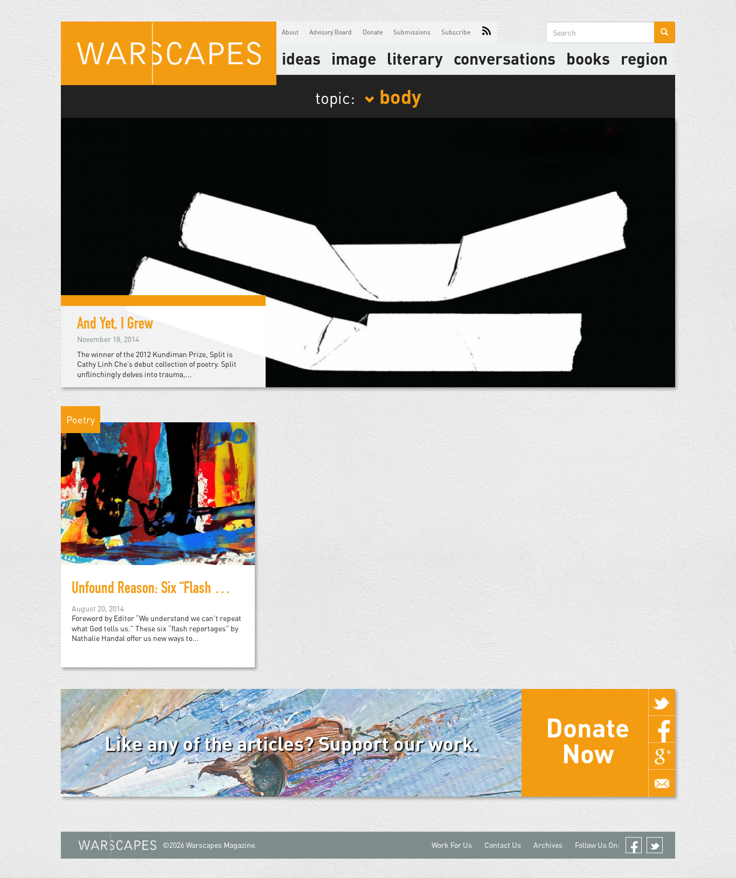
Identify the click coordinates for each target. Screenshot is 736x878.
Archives (548, 844)
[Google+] (661, 756)
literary (415, 58)
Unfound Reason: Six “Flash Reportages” (174, 590)
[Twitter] (661, 702)
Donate (373, 32)
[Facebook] (661, 729)
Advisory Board (330, 32)
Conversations (505, 58)
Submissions (412, 32)
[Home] (168, 53)
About (290, 32)
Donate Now (587, 740)
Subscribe (455, 32)
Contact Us (502, 844)
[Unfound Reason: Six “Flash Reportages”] (158, 492)
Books (588, 58)
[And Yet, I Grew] (368, 251)
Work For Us (452, 844)
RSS (486, 32)
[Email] (661, 783)
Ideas (301, 58)
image (353, 58)
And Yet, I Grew (115, 325)
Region (644, 58)
